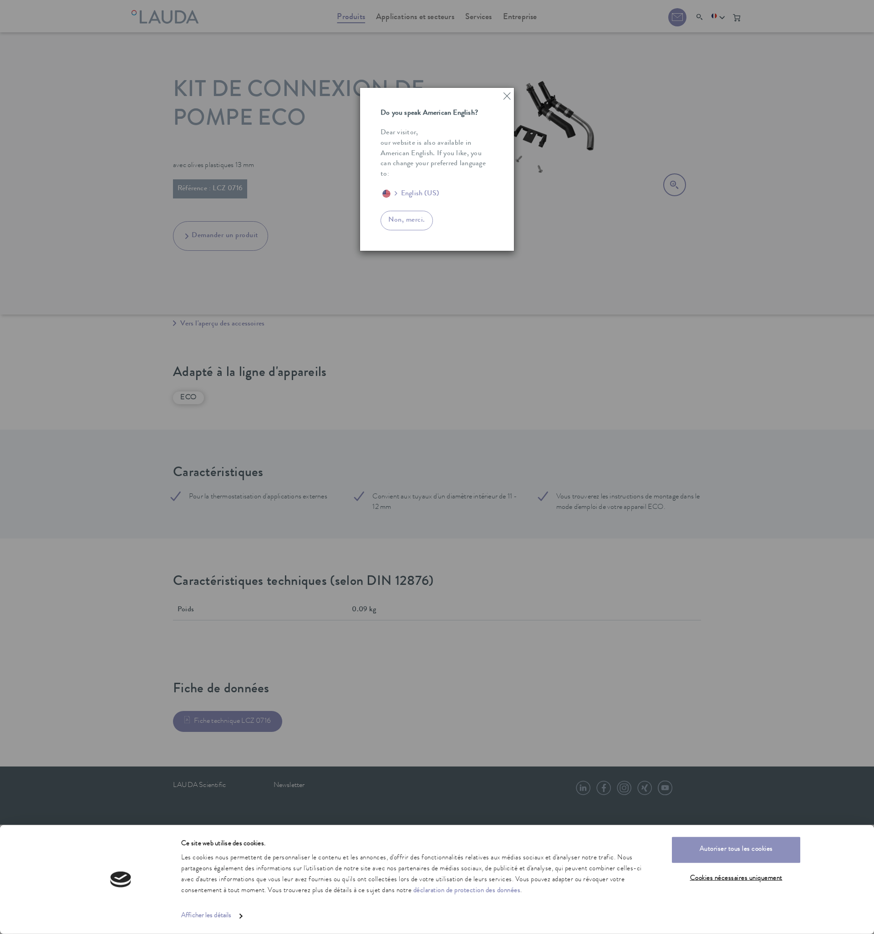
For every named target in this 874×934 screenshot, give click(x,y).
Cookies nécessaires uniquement (736, 878)
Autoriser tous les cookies (736, 849)
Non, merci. (406, 220)
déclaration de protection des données (467, 891)
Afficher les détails (206, 916)
